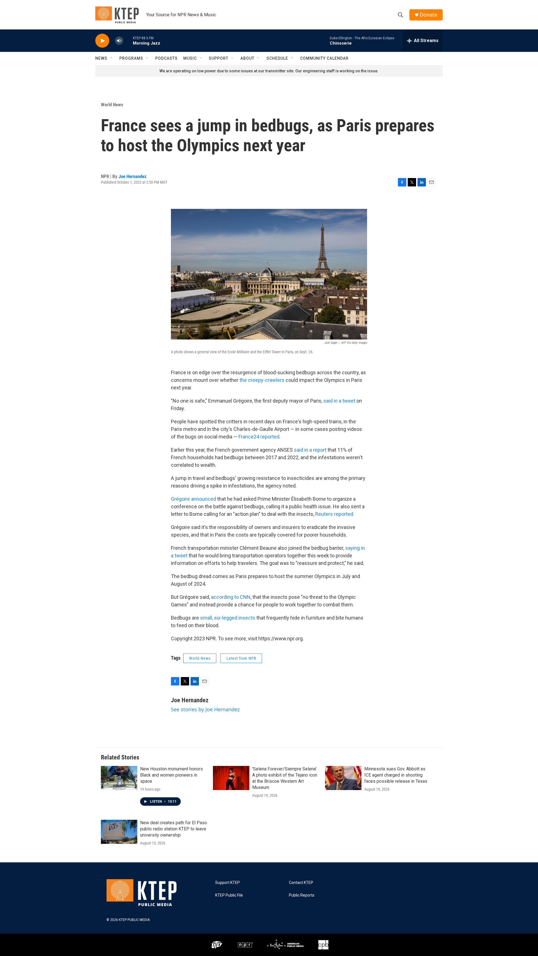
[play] (102, 41)
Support (218, 58)
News (101, 58)
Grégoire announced (193, 499)
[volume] (119, 40)
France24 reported (258, 437)
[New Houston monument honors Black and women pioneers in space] (119, 778)
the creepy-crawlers (262, 380)
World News (112, 104)
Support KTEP (227, 883)
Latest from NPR (241, 658)
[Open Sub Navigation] (111, 58)
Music (190, 58)
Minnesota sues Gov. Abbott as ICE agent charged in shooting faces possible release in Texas (395, 775)
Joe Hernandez (133, 176)
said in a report (310, 450)
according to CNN (231, 597)
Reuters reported (334, 514)
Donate (428, 15)
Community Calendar (324, 58)
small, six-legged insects (227, 618)
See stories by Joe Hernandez (205, 709)
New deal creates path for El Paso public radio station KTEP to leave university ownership (173, 829)
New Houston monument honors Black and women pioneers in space (171, 775)
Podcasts (166, 58)
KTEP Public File (229, 895)
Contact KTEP (301, 883)
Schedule (277, 58)
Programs (131, 58)
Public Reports (301, 895)
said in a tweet (339, 401)
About (247, 58)
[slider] (128, 40)
